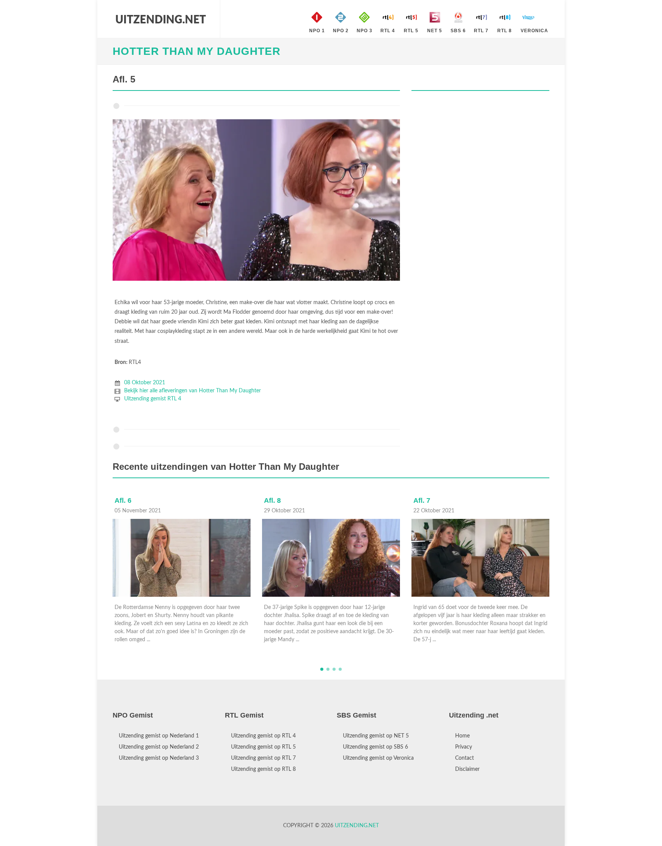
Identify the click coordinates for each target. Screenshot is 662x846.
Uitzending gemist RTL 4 (152, 399)
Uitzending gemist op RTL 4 (263, 736)
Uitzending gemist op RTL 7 (263, 758)
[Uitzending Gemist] (160, 19)
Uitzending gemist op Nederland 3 (159, 758)
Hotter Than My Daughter (196, 51)
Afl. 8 (123, 500)
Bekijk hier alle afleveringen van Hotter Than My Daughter (192, 390)
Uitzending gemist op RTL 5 (263, 747)
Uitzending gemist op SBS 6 (375, 747)
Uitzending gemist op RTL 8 (263, 769)
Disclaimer (467, 769)
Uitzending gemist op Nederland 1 (159, 736)
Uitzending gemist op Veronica (378, 758)
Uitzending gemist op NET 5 (376, 736)
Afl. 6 (421, 500)
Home (462, 736)
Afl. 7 (272, 500)
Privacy (463, 747)
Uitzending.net (357, 825)
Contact (464, 758)
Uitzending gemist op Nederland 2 (159, 747)
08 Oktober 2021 (144, 382)
